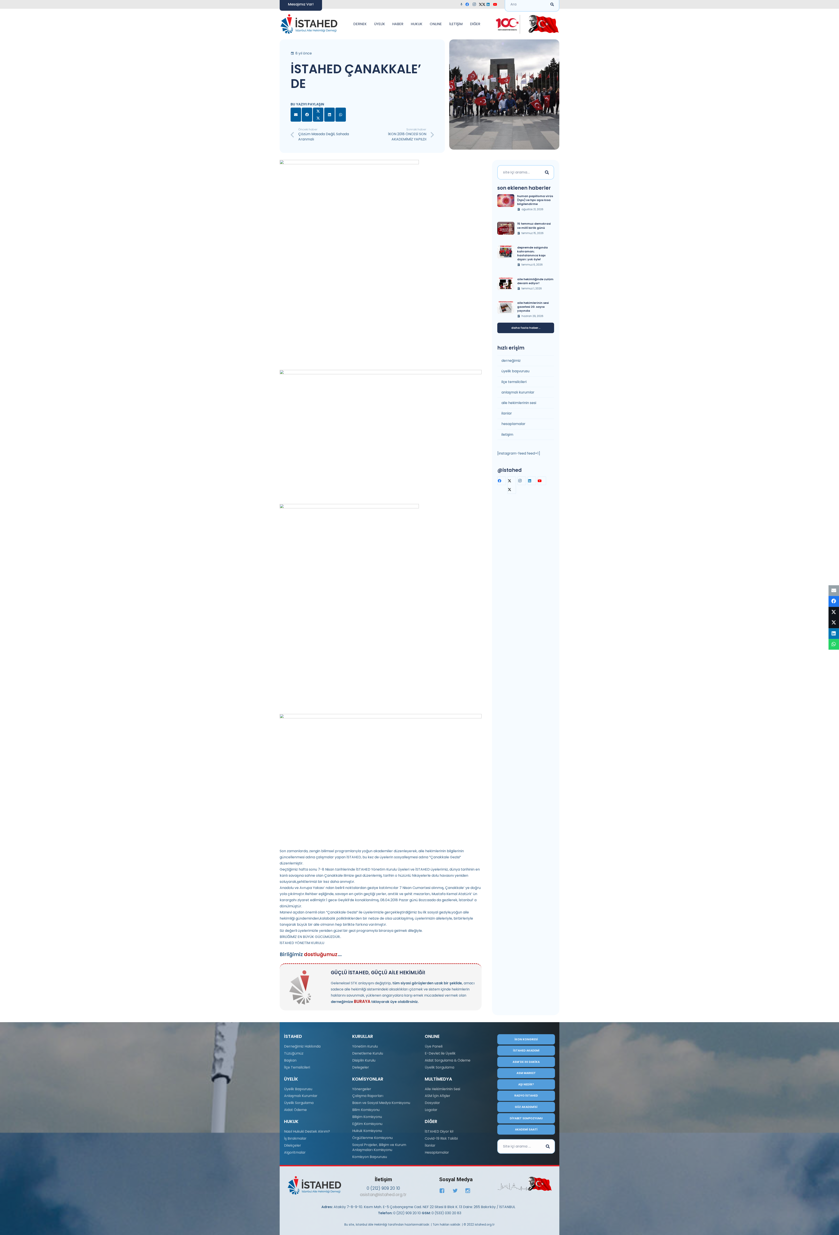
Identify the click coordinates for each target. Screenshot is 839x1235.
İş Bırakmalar (295, 1138)
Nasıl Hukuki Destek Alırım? (307, 1131)
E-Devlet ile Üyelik (440, 1053)
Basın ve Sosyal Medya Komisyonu (381, 1102)
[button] (369, 24)
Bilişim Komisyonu (367, 1116)
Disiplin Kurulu (363, 1060)
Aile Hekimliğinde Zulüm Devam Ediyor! (535, 281)
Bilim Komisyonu (366, 1109)
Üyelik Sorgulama (299, 1102)
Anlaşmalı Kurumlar (300, 1095)
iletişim (507, 434)
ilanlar (506, 413)
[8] (524, 1184)
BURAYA (362, 1001)
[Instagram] (475, 4)
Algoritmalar (295, 1152)
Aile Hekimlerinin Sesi (442, 1089)
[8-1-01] (542, 24)
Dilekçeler (292, 1145)
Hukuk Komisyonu (367, 1130)
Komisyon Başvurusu (369, 1156)
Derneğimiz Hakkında (302, 1046)
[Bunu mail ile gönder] (296, 115)
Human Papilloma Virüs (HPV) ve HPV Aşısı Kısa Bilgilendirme (535, 200)
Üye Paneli (433, 1046)
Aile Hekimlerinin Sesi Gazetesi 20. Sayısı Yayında (533, 307)
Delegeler (360, 1067)
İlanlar (430, 1145)
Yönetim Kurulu (365, 1046)
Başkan (290, 1060)
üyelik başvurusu (515, 371)
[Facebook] (468, 4)
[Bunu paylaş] (307, 115)
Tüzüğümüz (293, 1053)
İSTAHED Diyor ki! (439, 1131)
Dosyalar (432, 1102)
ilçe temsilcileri (514, 381)
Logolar (431, 1109)
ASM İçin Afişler (437, 1095)
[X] (482, 4)
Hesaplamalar (437, 1152)
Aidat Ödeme (295, 1109)
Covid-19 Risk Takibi (441, 1138)
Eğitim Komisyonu (367, 1123)
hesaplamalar (513, 423)
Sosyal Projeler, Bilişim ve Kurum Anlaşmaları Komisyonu (379, 1147)
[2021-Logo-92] (309, 24)
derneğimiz (511, 360)
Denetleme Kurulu (367, 1053)
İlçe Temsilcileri (297, 1067)
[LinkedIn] (489, 4)
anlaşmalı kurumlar (517, 392)
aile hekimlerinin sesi (518, 402)
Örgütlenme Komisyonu (372, 1137)
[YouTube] (496, 4)
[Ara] (547, 172)
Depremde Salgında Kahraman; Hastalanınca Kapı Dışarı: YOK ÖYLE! (532, 253)
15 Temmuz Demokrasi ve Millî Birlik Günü (534, 226)
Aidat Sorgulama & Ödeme (447, 1060)
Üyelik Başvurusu (298, 1089)
